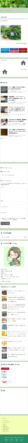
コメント (2, 187)
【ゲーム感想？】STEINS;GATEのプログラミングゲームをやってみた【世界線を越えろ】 (17, 131)
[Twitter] (5, 49)
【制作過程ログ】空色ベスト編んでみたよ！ (17, 326)
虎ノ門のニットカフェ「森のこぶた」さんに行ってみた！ (17, 292)
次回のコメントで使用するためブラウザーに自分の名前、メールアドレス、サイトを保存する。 (14, 219)
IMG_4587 (9, 10)
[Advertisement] (12, 149)
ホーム (3, 10)
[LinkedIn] (5, 52)
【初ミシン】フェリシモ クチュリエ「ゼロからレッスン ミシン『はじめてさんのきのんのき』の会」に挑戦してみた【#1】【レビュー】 (13, 335)
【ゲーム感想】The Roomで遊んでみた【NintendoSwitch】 (17, 355)
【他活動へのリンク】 (6, 278)
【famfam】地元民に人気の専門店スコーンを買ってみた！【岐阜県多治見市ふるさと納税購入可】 (17, 299)
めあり (25, 43)
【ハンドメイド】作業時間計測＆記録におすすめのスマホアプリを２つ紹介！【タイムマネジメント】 (17, 307)
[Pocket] (14, 52)
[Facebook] (14, 49)
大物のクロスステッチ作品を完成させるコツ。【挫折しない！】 (17, 313)
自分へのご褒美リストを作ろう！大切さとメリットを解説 (17, 320)
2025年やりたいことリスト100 (15, 341)
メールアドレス (4, 206)
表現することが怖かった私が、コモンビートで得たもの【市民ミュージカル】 (17, 349)
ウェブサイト (3, 212)
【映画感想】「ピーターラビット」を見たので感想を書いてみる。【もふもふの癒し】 (17, 98)
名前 (2, 200)
